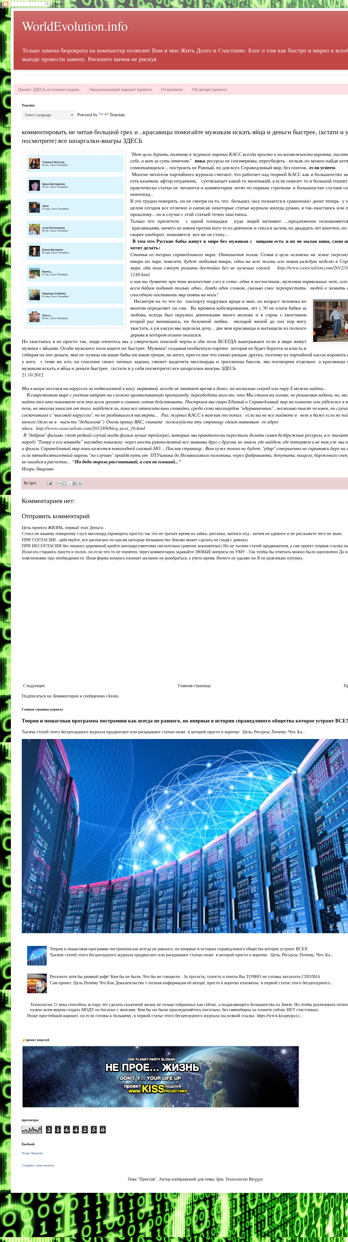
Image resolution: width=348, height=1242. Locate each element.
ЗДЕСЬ (228, 368)
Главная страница (194, 685)
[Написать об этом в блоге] (64, 483)
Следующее (34, 685)
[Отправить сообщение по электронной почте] (49, 482)
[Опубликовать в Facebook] (74, 483)
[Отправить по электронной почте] (59, 483)
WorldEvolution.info (75, 25)
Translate (117, 114)
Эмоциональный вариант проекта (120, 89)
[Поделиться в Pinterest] (80, 483)
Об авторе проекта (209, 89)
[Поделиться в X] (69, 483)
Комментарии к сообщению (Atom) (86, 696)
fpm (219, 1179)
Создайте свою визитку (38, 1165)
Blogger (255, 1179)
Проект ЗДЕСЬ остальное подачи (48, 89)
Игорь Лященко (32, 1153)
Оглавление (172, 89)
